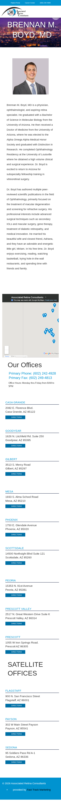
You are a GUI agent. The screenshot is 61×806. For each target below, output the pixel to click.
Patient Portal (15, 3)
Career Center (30, 3)
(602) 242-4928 (45, 3)
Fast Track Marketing (39, 789)
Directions (16, 417)
